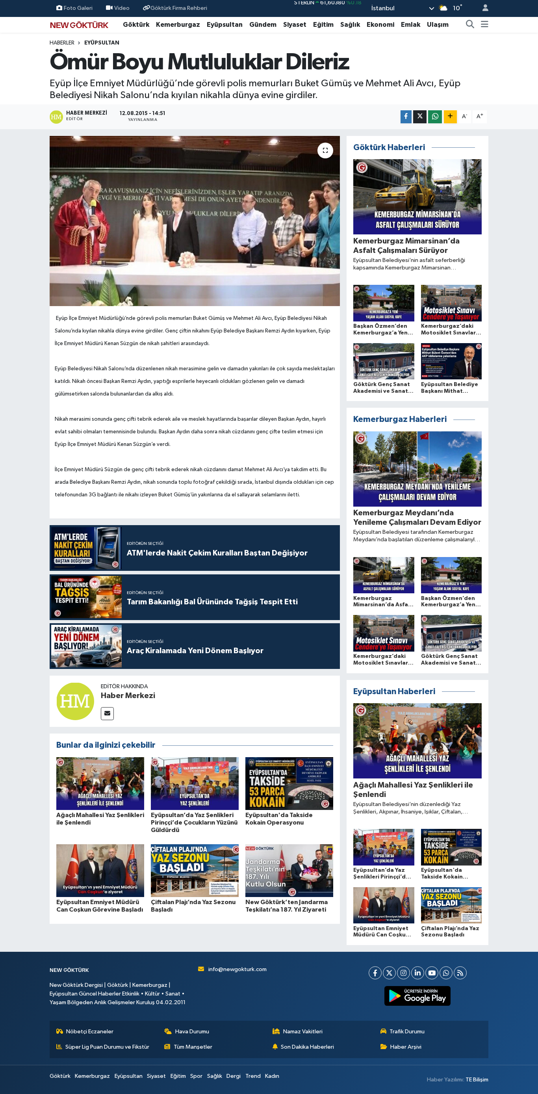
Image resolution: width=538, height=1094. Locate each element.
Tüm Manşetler (193, 1047)
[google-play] (418, 996)
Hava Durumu (192, 1032)
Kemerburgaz (178, 24)
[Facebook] (375, 972)
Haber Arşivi (405, 1047)
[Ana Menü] (484, 25)
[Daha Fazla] (450, 116)
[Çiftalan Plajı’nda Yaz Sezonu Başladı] (195, 870)
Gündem (262, 24)
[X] (389, 972)
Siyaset (294, 24)
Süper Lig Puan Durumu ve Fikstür (107, 1047)
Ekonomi (380, 24)
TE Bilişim (477, 1080)
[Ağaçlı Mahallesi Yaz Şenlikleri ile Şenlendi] (100, 783)
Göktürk (136, 24)
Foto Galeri (78, 8)
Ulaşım (438, 24)
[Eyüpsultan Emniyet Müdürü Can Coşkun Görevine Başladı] (100, 870)
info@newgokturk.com (237, 969)
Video (122, 8)
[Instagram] (403, 972)
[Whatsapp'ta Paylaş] (435, 116)
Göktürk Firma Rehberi (178, 8)
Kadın (272, 1076)
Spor (196, 1076)
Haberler (62, 43)
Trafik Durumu (407, 1032)
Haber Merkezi (128, 696)
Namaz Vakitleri (303, 1032)
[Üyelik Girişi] (482, 8)
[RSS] (460, 972)
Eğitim (323, 24)
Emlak (410, 24)
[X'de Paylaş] (420, 116)
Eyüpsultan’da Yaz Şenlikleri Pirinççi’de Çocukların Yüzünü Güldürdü (194, 822)
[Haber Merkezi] (75, 701)
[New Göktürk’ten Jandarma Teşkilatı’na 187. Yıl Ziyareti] (289, 870)
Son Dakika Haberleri (307, 1047)
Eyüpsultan (225, 24)
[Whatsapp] (446, 972)
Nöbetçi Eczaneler (89, 1032)
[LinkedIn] (417, 972)
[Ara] (470, 25)
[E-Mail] (107, 713)
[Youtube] (431, 972)
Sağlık (350, 24)
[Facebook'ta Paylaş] (406, 116)
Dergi (233, 1076)
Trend (253, 1076)
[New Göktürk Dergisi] (79, 24)
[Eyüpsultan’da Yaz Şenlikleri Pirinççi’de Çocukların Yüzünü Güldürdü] (195, 783)
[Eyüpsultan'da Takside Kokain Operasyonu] (289, 783)
